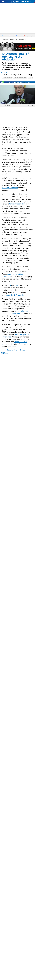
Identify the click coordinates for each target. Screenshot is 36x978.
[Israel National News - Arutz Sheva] (20, 2)
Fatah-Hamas (7, 78)
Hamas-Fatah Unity (20, 78)
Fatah (17, 285)
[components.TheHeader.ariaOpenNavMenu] (6, 2)
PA (10, 285)
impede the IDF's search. (14, 295)
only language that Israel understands (16, 312)
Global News (18, 39)
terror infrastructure (17, 204)
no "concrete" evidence (14, 186)
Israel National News (8, 39)
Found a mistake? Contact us (17, 350)
